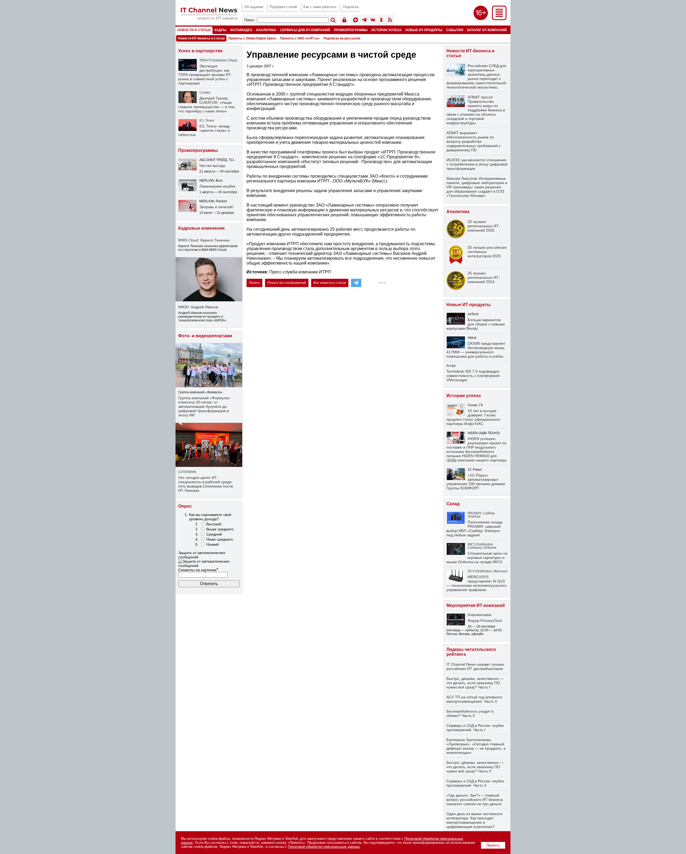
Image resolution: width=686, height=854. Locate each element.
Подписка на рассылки (341, 38)
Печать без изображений (286, 282)
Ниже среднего (219, 539)
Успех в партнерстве (200, 51)
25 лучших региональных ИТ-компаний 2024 (484, 277)
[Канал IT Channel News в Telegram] (364, 21)
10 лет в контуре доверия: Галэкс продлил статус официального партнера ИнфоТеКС (473, 417)
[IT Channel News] (209, 18)
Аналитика (266, 30)
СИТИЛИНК (187, 472)
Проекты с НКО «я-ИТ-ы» (300, 38)
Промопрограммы (351, 30)
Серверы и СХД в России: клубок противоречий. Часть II (475, 783)
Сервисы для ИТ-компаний (305, 30)
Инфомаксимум (479, 615)
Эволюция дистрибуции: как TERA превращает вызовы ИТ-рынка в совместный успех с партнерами (205, 74)
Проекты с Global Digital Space (252, 38)
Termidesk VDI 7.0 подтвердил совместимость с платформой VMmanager (472, 375)
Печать (254, 282)
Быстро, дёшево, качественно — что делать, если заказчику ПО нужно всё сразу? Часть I (475, 682)
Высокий (213, 524)
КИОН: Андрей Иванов (198, 307)
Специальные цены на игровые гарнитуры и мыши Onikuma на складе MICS (477, 557)
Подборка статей (283, 7)
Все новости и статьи (330, 282)
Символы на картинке (198, 570)
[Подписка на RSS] (389, 21)
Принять (493, 845)
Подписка (351, 7)
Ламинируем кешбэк (217, 186)
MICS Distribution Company (480, 546)
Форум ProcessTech (485, 620)
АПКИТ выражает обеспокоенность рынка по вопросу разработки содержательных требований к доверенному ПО (473, 141)
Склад (453, 503)
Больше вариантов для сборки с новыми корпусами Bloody (475, 324)
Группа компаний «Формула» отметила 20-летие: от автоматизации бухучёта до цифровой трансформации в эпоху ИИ (204, 406)
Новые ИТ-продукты (423, 30)
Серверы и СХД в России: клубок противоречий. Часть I (475, 727)
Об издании (253, 7)
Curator (204, 92)
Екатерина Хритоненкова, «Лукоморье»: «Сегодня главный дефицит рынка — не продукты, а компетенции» (476, 746)
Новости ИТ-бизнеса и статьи (201, 38)
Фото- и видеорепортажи (205, 335)
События (454, 30)
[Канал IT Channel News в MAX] (355, 21)
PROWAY (474, 513)
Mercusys (501, 571)
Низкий (212, 544)
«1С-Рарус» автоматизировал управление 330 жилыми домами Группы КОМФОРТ (475, 481)
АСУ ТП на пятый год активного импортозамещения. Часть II (474, 699)
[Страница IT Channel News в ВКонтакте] (372, 21)
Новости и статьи (194, 30)
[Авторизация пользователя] (344, 21)
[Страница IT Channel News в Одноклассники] (381, 21)
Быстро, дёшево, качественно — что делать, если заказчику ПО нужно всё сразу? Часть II (475, 766)
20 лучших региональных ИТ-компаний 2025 (484, 225)
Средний (214, 534)
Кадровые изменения (201, 228)
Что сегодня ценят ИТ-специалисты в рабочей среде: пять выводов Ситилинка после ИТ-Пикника (205, 484)
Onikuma (489, 547)
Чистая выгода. (212, 165)
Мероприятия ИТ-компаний (475, 605)
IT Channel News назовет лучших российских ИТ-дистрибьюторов (475, 666)
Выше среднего (220, 529)
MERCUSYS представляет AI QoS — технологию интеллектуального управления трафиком (476, 583)
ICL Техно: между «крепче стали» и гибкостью (204, 130)
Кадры (220, 30)
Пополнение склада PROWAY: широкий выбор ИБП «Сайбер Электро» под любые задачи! (474, 528)
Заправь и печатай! (216, 207)
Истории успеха (386, 30)
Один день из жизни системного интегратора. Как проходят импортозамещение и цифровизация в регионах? (474, 820)
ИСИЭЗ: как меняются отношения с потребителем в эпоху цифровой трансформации (477, 164)
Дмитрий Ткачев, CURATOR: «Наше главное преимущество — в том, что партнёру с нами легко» (207, 104)
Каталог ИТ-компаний (487, 30)
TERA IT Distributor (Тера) (218, 60)
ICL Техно (206, 120)
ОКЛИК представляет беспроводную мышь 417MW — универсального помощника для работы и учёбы (475, 349)
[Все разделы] (499, 18)
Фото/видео (241, 30)
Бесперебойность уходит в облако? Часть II (469, 713)
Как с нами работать (320, 7)
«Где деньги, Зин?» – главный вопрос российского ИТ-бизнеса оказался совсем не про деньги (474, 799)
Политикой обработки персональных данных (324, 847)
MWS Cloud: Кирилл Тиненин (203, 240)
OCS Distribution (480, 571)
